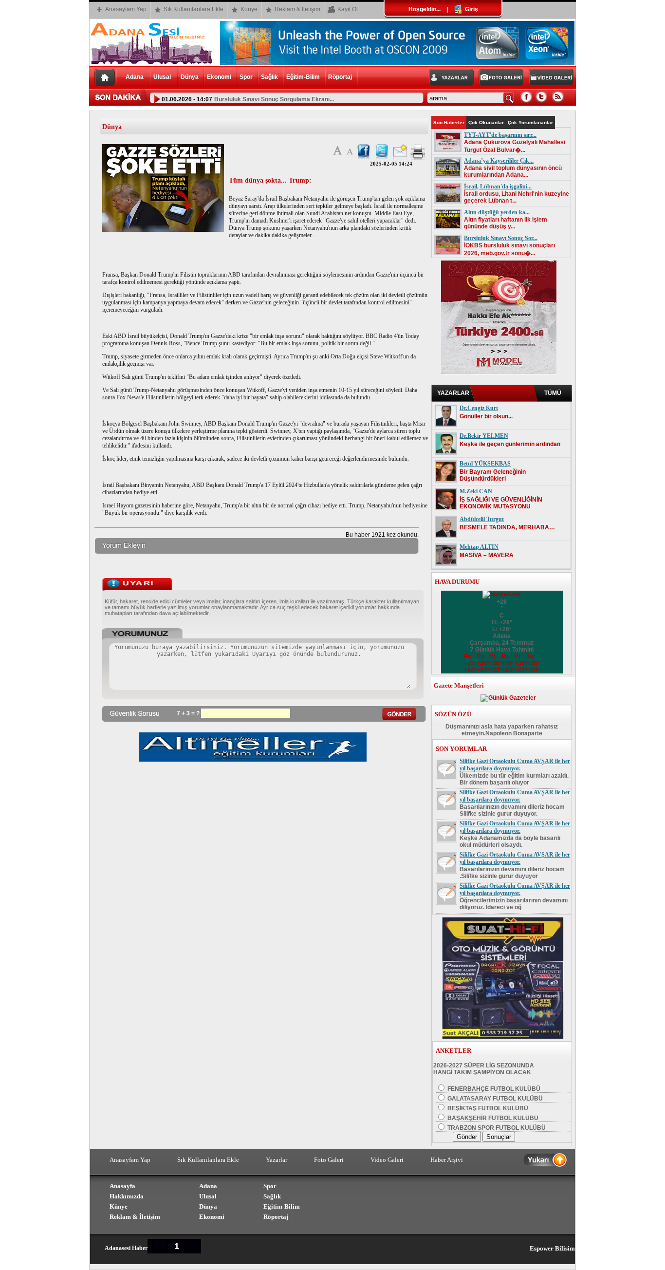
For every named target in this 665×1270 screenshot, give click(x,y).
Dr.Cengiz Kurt (479, 408)
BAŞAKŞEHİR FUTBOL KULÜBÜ (492, 1118)
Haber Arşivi (446, 1159)
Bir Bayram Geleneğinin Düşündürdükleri (493, 475)
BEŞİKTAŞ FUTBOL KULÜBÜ (487, 1108)
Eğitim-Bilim (303, 77)
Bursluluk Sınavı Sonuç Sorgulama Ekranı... (274, 98)
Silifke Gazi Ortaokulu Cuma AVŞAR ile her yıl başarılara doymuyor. (515, 765)
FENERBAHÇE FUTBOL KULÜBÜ (493, 1088)
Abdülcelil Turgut (482, 519)
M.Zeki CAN (476, 491)
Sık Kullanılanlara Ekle (193, 9)
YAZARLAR (453, 393)
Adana (135, 77)
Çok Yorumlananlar (530, 122)
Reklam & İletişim (297, 9)
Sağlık (269, 77)
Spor (246, 77)
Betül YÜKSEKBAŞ (485, 463)
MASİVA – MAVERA (487, 555)
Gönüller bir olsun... (486, 416)
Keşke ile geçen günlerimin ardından (510, 444)
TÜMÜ (552, 393)
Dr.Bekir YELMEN (484, 435)
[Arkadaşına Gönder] (400, 157)
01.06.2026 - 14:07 (186, 98)
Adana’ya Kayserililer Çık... (499, 160)
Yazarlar (276, 1159)
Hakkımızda (127, 1196)
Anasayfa (122, 1186)
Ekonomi (219, 77)
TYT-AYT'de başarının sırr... (500, 134)
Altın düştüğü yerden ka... (497, 212)
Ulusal (162, 77)
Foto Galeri (329, 1159)
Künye (249, 9)
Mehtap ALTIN (479, 546)
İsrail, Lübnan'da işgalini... (498, 186)
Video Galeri (387, 1159)
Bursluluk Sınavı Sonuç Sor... (500, 238)
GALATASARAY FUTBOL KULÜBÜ (494, 1098)
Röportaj (340, 77)
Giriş (470, 9)
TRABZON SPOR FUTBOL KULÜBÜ (496, 1127)
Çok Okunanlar (486, 122)
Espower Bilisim (552, 1248)
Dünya (190, 77)
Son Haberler (448, 122)
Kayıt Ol (347, 9)
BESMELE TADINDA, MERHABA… (507, 527)
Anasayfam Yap (126, 9)
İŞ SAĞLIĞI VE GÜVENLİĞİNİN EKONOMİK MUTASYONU (501, 503)
